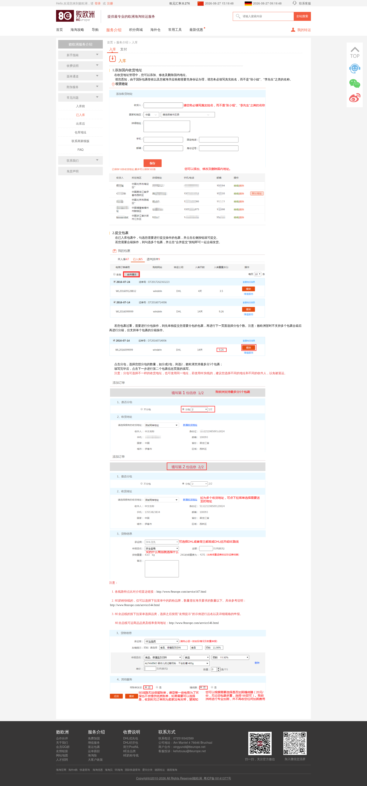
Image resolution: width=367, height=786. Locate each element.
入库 (112, 49)
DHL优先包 (130, 738)
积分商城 (136, 29)
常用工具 (175, 29)
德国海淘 (172, 769)
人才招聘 (62, 759)
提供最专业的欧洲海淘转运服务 (131, 16)
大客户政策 (95, 759)
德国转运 (160, 769)
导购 (95, 29)
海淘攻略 (77, 29)
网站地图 (62, 755)
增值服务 (94, 742)
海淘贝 (109, 769)
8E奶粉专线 (131, 755)
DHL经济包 (130, 742)
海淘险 (92, 755)
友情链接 (62, 751)
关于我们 (62, 742)
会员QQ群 (63, 747)
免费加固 (94, 738)
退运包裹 (94, 747)
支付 (123, 49)
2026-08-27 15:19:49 (219, 3)
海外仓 (155, 29)
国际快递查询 (132, 769)
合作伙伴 (62, 738)
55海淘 (119, 769)
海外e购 (73, 769)
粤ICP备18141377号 (217, 778)
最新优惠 (196, 29)
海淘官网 (61, 769)
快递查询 (85, 769)
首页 (59, 29)
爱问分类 (147, 769)
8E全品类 (129, 751)
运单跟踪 (94, 751)
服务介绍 (113, 29)
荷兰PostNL (131, 747)
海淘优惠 (97, 769)
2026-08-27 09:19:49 (267, 3)
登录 (98, 3)
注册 (110, 3)
